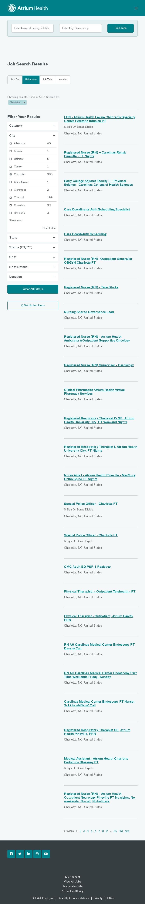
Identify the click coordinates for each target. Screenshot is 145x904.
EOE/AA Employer (42, 898)
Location (62, 79)
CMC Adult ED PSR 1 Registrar (87, 567)
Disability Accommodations (73, 898)
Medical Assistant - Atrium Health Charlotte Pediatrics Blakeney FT (96, 760)
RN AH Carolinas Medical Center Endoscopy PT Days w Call (99, 646)
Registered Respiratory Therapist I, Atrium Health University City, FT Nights (100, 449)
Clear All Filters (33, 289)
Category (16, 125)
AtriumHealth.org (72, 891)
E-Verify (97, 898)
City (12, 135)
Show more (15, 220)
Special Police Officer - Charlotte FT (91, 504)
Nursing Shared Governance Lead (89, 312)
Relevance (31, 79)
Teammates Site (72, 886)
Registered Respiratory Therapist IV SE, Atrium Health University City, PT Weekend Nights (99, 420)
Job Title (47, 79)
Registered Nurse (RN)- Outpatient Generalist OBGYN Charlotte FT (98, 261)
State (13, 237)
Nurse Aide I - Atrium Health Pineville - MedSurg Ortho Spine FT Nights (99, 477)
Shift (12, 257)
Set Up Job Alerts (34, 305)
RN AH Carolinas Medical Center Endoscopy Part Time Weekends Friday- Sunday (100, 675)
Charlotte (15, 102)
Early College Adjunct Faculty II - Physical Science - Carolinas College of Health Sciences (98, 183)
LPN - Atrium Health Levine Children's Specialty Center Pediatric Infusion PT (99, 119)
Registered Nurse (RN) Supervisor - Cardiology (99, 365)
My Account (72, 877)
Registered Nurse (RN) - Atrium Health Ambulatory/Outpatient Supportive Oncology (97, 338)
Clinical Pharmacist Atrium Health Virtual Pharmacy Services (94, 392)
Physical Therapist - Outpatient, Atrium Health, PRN (99, 618)
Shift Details (18, 267)
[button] (11, 854)
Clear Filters (49, 228)
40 (121, 831)
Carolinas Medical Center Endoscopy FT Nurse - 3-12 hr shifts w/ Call (100, 703)
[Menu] (136, 8)
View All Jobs (72, 881)
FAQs (110, 898)
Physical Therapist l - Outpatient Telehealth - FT (100, 591)
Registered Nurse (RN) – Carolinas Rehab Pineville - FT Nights (95, 154)
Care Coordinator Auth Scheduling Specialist (97, 209)
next (127, 831)
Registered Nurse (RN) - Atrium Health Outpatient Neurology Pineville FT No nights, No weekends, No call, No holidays (99, 798)
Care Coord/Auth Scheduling (85, 234)
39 (115, 831)
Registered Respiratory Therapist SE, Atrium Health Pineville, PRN (97, 732)
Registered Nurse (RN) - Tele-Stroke (91, 287)
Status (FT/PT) (20, 247)
